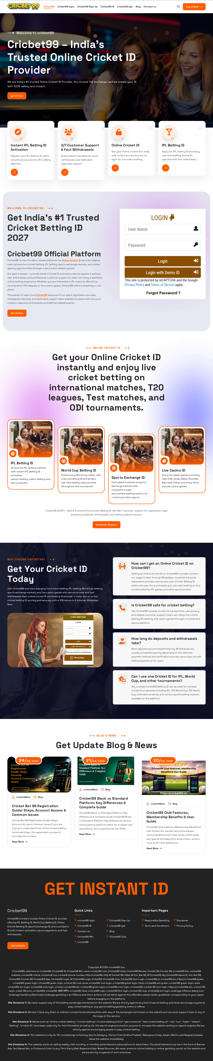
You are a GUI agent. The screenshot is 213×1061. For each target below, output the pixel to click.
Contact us (150, 6)
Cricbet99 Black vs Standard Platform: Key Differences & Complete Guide (103, 802)
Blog (138, 6)
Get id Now (192, 6)
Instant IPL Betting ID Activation (29, 147)
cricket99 (83, 942)
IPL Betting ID (173, 145)
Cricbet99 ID (107, 6)
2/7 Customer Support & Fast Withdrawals (80, 147)
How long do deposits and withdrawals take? (164, 640)
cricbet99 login (65, 6)
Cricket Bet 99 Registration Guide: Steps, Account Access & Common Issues (39, 810)
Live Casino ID (173, 470)
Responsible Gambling (157, 920)
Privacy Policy (185, 925)
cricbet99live (23, 797)
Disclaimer (182, 920)
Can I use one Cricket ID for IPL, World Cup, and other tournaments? (163, 678)
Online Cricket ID (125, 145)
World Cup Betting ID (78, 470)
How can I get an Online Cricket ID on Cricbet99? (162, 565)
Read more (18, 841)
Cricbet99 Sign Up (87, 6)
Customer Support (106, 524)
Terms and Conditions (157, 925)
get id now (17, 95)
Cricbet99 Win (85, 936)
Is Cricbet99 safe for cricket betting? (162, 605)
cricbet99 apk (125, 6)
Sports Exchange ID (128, 477)
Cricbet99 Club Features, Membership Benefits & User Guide (170, 817)
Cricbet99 (48, 6)
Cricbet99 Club (117, 936)
